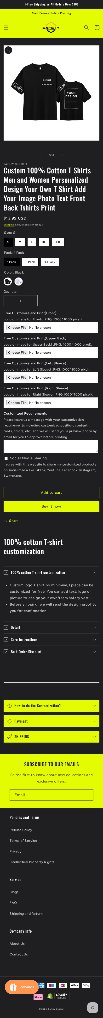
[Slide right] (62, 155)
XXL (58, 241)
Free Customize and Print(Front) (30, 313)
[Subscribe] (88, 795)
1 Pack (11, 261)
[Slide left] (41, 155)
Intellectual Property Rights (32, 862)
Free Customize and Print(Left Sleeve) (35, 363)
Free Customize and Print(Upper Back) (35, 338)
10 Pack (50, 261)
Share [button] (14, 521)
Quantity (10, 291)
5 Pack (30, 261)
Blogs (14, 892)
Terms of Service (23, 841)
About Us (17, 944)
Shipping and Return (26, 914)
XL (44, 241)
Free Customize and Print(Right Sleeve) (36, 388)
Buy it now (51, 506)
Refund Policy (21, 830)
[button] (6, 27)
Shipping (9, 224)
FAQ (13, 903)
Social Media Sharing (28, 458)
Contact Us (19, 954)
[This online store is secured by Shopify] (57, 997)
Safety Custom (56, 1009)
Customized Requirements (25, 413)
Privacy (16, 851)
